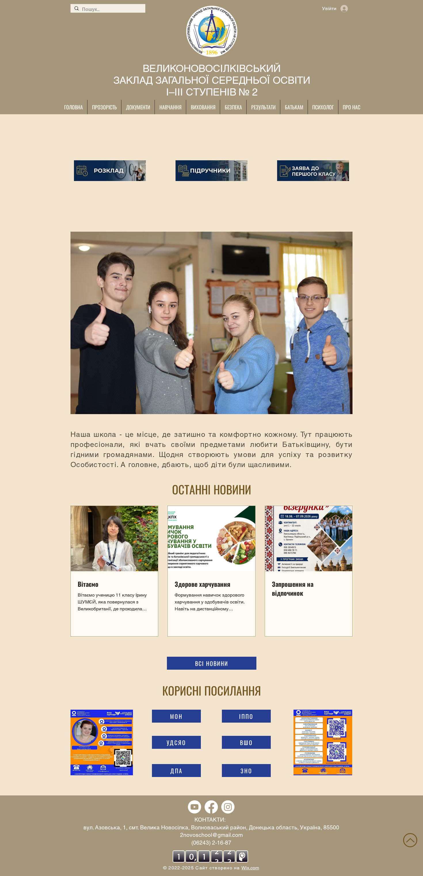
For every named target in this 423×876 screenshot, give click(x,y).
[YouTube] (194, 807)
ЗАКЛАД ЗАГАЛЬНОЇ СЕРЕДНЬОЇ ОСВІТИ (211, 80)
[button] (211, 323)
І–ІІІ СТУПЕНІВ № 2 (212, 92)
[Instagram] (228, 807)
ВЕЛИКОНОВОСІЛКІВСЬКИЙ (212, 68)
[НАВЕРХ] (410, 840)
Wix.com (250, 868)
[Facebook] (211, 807)
